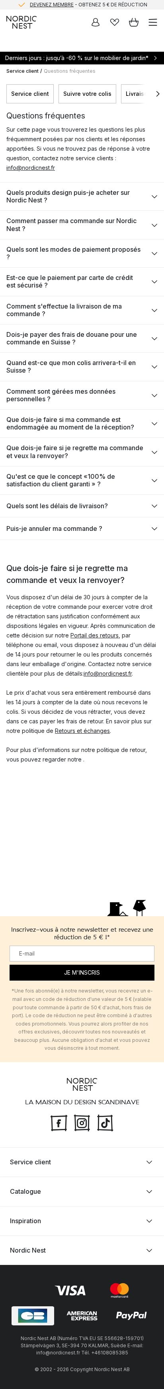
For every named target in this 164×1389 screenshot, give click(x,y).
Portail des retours (94, 635)
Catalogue (25, 1191)
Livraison (138, 93)
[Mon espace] (95, 22)
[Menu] (152, 22)
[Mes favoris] (114, 22)
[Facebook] (58, 1122)
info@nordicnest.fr (30, 167)
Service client (22, 71)
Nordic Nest (28, 1250)
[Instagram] (82, 1122)
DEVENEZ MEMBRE (52, 5)
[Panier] (133, 22)
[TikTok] (105, 1122)
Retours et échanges (82, 730)
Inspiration (25, 1221)
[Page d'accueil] (21, 22)
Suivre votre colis (87, 93)
